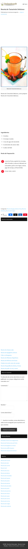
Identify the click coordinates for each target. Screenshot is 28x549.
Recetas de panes (5, 480)
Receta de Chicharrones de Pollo (9, 443)
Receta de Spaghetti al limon (9, 352)
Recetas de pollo (5, 488)
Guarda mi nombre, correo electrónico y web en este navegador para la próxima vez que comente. (13, 422)
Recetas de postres (6, 491)
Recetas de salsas (5, 493)
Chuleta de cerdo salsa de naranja (10, 363)
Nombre (3, 405)
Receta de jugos (11, 209)
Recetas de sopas (5, 496)
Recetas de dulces (5, 473)
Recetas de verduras (6, 506)
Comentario (4, 385)
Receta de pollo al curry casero (9, 368)
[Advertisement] (14, 32)
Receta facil (18, 209)
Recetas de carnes (5, 465)
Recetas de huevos (5, 478)
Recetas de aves (5, 463)
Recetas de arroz (5, 470)
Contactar (22, 546)
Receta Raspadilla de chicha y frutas (11, 366)
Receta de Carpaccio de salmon (9, 450)
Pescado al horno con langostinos (9, 440)
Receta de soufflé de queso (7, 448)
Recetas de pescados (6, 486)
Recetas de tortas (5, 501)
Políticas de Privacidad (13, 546)
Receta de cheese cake (7, 350)
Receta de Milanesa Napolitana (9, 358)
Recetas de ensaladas (6, 475)
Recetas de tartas (5, 498)
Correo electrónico (6, 412)
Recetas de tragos (10, 210)
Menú (25, 4)
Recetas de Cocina (5, 460)
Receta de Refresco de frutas (9, 360)
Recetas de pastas (5, 483)
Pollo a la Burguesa (6, 355)
